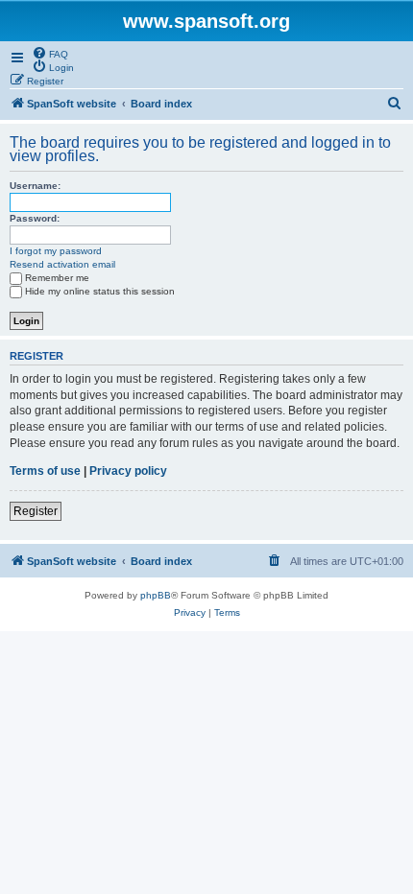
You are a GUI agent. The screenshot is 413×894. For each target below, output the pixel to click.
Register (35, 511)
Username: (35, 185)
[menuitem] (50, 52)
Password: (35, 218)
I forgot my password (56, 251)
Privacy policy (128, 471)
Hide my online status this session (100, 291)
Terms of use (45, 471)
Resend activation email (62, 264)
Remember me (57, 277)
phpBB (155, 595)
